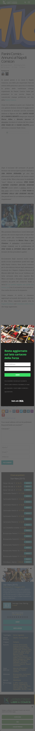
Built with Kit (18, 401)
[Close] (31, 327)
